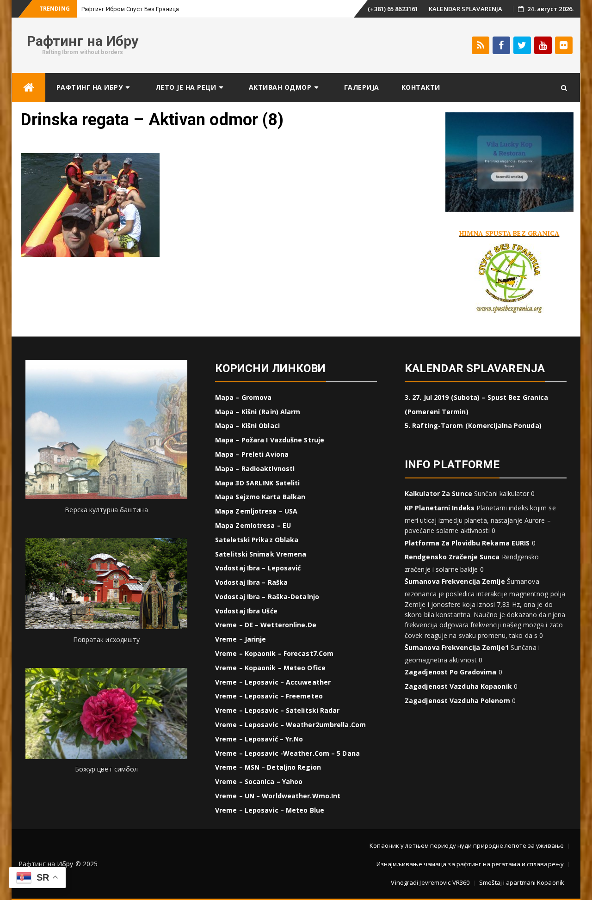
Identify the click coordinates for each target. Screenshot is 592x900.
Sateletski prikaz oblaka (256, 539)
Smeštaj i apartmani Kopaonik (521, 882)
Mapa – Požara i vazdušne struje (269, 439)
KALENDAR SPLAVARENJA (465, 9)
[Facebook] (501, 45)
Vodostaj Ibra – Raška (251, 582)
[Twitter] (522, 45)
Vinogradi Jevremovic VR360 (430, 882)
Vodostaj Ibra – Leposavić (258, 567)
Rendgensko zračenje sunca (452, 556)
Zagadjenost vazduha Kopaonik (458, 686)
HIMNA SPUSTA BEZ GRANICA (509, 233)
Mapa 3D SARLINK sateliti (257, 482)
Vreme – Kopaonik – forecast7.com (274, 653)
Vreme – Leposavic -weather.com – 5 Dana (287, 753)
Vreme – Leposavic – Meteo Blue (269, 810)
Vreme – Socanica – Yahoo (258, 781)
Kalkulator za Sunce (438, 493)
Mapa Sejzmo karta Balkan (260, 496)
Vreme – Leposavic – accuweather (273, 682)
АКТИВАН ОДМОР (280, 87)
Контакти (420, 87)
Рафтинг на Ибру (83, 41)
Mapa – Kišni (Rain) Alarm (258, 411)
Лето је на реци (185, 87)
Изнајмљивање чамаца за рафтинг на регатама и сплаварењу (470, 864)
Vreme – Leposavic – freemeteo (269, 696)
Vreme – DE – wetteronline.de (265, 624)
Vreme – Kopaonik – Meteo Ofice (270, 667)
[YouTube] (543, 45)
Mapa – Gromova (243, 397)
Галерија (361, 87)
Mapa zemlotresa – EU (253, 525)
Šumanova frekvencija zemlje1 (457, 647)
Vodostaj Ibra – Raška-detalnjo (267, 596)
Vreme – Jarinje (240, 639)
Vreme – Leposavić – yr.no (259, 739)
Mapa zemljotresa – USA (256, 511)
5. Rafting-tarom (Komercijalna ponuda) (473, 425)
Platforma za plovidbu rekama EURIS (467, 543)
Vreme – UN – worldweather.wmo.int (277, 795)
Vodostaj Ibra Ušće (246, 610)
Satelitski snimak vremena (261, 554)
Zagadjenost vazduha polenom (457, 700)
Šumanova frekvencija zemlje (455, 581)
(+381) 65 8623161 (393, 9)
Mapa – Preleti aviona (252, 454)
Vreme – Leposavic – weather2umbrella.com (290, 724)
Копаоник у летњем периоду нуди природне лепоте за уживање (467, 845)
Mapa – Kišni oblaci (247, 425)
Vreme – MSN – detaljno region (268, 767)
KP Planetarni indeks (440, 507)
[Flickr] (564, 45)
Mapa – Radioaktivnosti (255, 468)
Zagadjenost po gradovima (450, 671)
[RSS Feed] (480, 45)
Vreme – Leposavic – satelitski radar (277, 710)
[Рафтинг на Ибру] (28, 87)
